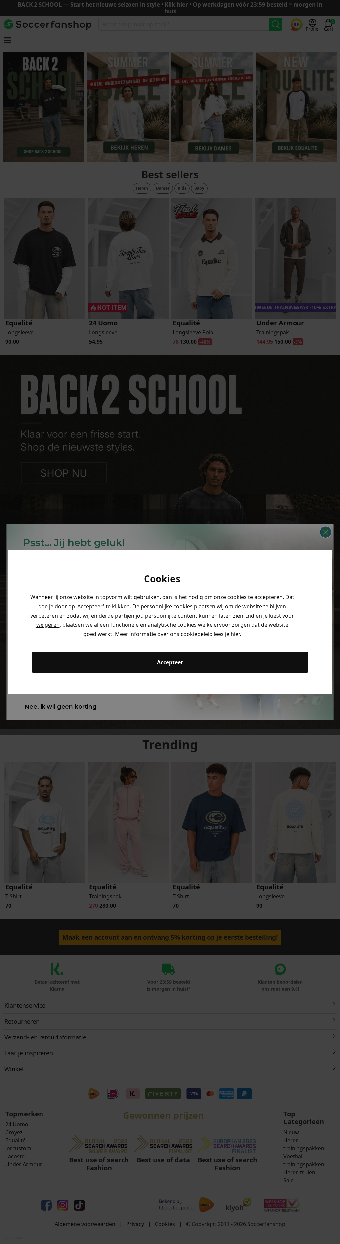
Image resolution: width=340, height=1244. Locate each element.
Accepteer (170, 662)
